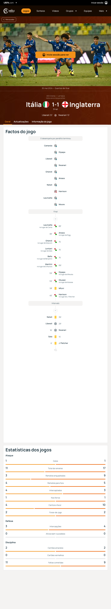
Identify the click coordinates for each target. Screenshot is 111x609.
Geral (7, 121)
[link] (26, 10)
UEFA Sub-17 (9, 10)
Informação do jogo (42, 121)
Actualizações (21, 121)
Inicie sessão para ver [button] (58, 54)
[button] (71, 10)
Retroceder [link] (10, 19)
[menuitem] (26, 10)
